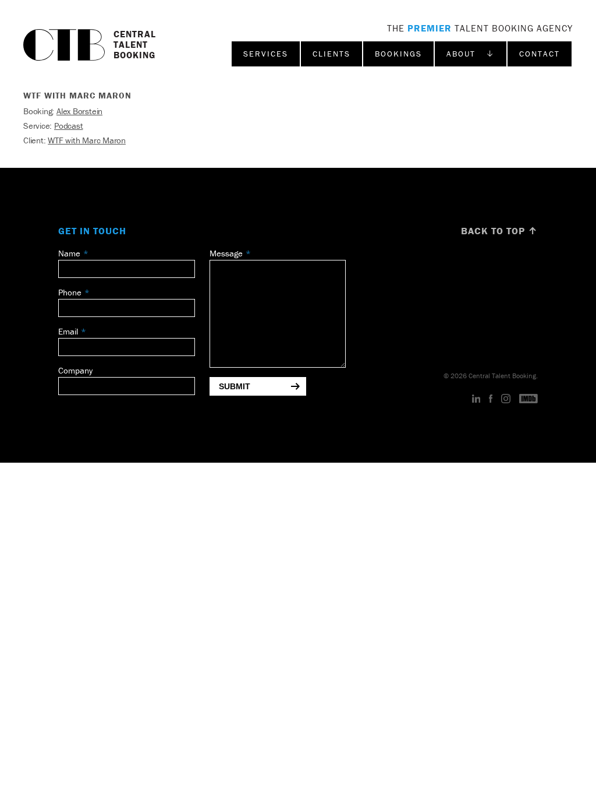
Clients (331, 53)
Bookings (398, 53)
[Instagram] (505, 399)
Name (69, 253)
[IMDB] (528, 399)
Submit (234, 386)
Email (68, 331)
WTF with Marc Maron (87, 140)
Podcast (68, 125)
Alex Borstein (79, 111)
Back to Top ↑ (499, 230)
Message (226, 253)
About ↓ (470, 53)
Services (265, 53)
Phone (69, 292)
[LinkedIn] (476, 399)
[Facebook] (490, 399)
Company (75, 370)
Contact (539, 53)
